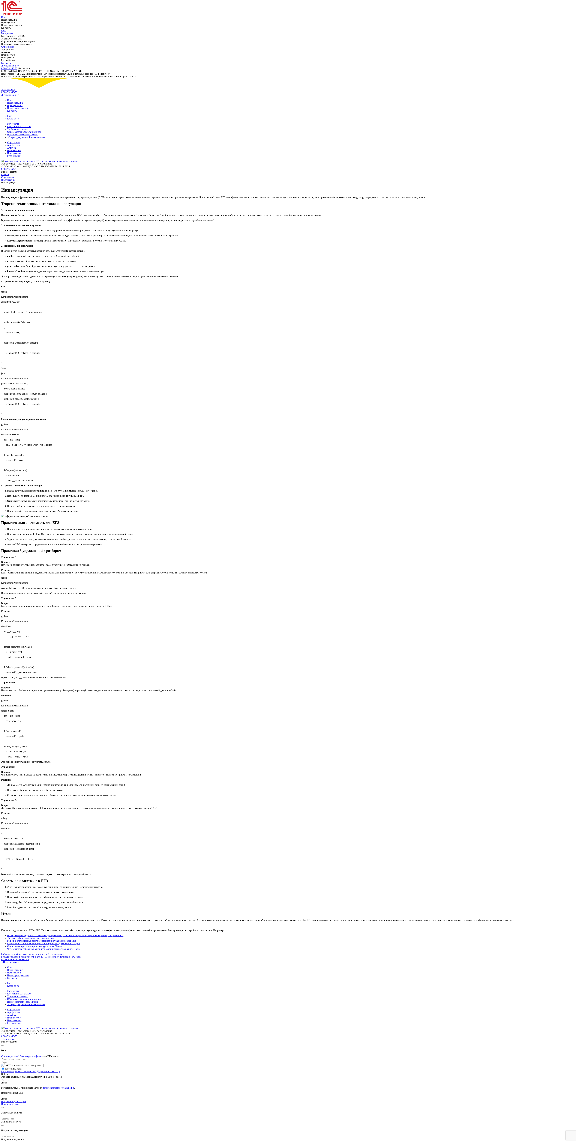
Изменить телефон (10, 1104)
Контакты (6, 63)
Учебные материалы (17, 129)
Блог (3, 30)
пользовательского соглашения (58, 1087)
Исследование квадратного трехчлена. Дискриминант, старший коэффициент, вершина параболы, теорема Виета (65, 935)
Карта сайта (13, 118)
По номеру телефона (30, 1056)
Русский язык (14, 156)
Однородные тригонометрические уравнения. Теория (34, 946)
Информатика (14, 153)
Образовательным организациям (24, 132)
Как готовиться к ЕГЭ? (19, 126)
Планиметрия (14, 150)
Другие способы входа (48, 1071)
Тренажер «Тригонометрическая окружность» (30, 938)
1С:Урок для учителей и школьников (26, 137)
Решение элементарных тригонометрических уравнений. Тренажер (41, 941)
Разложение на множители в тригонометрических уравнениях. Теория (43, 943)
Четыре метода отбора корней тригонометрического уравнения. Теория (43, 949)
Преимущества (14, 105)
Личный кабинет (10, 65)
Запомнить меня (13, 1068)
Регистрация (7, 1071)
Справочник (7, 46)
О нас (4, 17)
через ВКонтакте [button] (49, 1056)
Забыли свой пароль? (25, 1071)
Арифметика (13, 145)
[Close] (2, 1045)
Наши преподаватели (18, 108)
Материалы (7, 33)
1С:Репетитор (8, 89)
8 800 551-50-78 (9, 68)
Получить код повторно (13, 1101)
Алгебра (11, 147)
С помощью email (10, 1056)
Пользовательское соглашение (22, 134)
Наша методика (15, 102)
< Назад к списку (10, 962)
